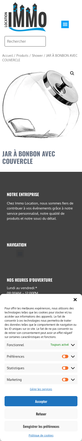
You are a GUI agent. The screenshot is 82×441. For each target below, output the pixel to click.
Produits (22, 55)
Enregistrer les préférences (41, 426)
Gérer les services (41, 389)
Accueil (7, 55)
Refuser (41, 413)
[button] (75, 299)
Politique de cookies (41, 435)
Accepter (41, 401)
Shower (37, 55)
